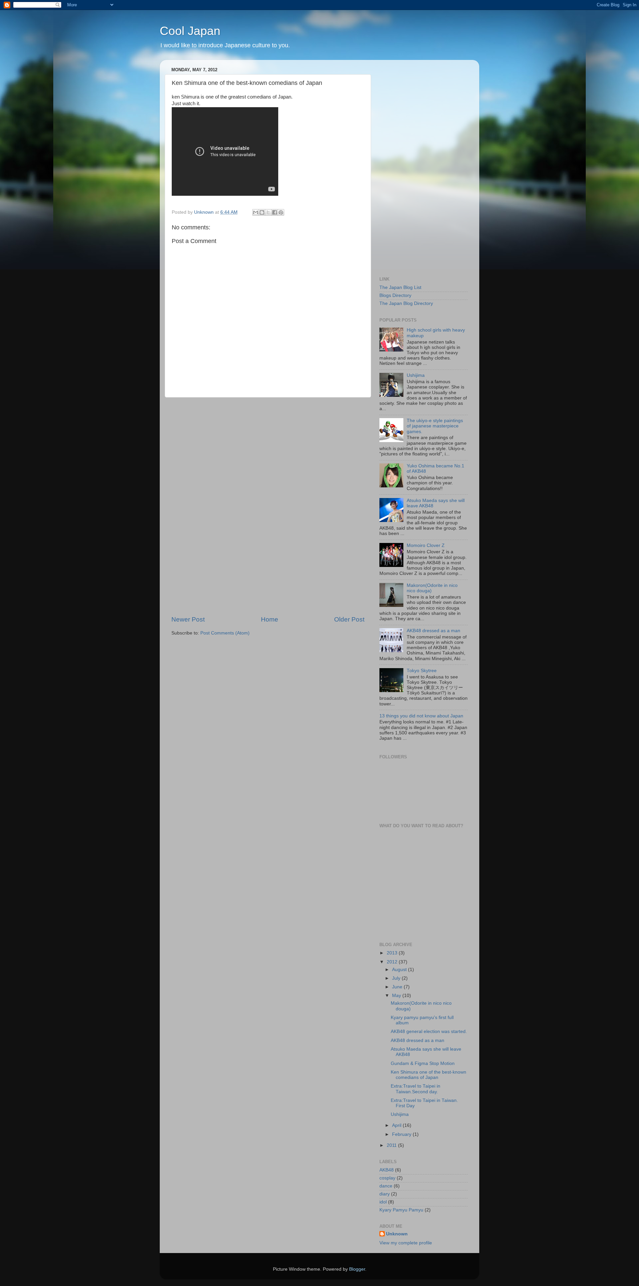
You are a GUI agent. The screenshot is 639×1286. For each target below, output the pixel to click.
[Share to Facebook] (274, 212)
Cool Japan (190, 31)
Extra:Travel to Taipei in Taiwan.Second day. (415, 1089)
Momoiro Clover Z (426, 545)
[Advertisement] (268, 506)
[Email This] (255, 212)
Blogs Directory (395, 295)
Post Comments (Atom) (225, 633)
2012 (393, 961)
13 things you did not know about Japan (421, 715)
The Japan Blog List (400, 287)
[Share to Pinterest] (281, 212)
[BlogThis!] (262, 212)
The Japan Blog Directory (406, 303)
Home (269, 619)
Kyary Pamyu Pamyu (401, 1209)
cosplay (387, 1177)
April (397, 1125)
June (398, 986)
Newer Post (188, 619)
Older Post (349, 619)
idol (383, 1201)
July (397, 978)
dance (385, 1185)
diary (384, 1193)
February (402, 1134)
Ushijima (416, 375)
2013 (393, 952)
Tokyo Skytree (422, 670)
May (397, 995)
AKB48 (386, 1169)
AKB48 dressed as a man (433, 630)
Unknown (397, 1233)
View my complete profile (405, 1242)
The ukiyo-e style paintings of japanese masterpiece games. (435, 426)
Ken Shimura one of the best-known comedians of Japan (428, 1075)
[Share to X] (268, 212)
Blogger (357, 1269)
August (400, 969)
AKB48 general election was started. (429, 1031)
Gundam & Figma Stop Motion (423, 1063)
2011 (392, 1145)
